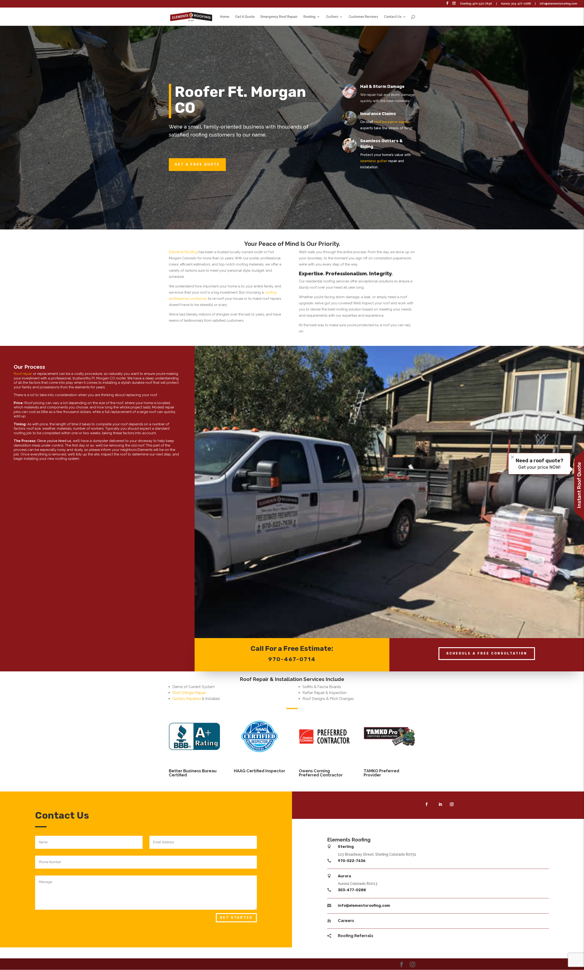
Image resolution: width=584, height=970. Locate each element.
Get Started (236, 918)
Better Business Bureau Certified (192, 772)
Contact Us (393, 16)
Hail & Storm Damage (382, 86)
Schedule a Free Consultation (486, 653)
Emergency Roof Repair (279, 16)
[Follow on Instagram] (451, 804)
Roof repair (23, 374)
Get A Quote (245, 16)
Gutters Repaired (186, 699)
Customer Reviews (363, 16)
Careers (346, 920)
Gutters (332, 16)
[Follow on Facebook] (427, 804)
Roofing (309, 16)
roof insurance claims (391, 122)
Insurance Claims (378, 113)
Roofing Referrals (355, 935)
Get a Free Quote (197, 164)
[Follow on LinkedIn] (440, 804)
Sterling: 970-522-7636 (476, 3)
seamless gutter (373, 161)
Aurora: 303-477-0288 (516, 3)
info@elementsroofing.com (558, 3)
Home (224, 16)
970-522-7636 (351, 861)
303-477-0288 (352, 890)
